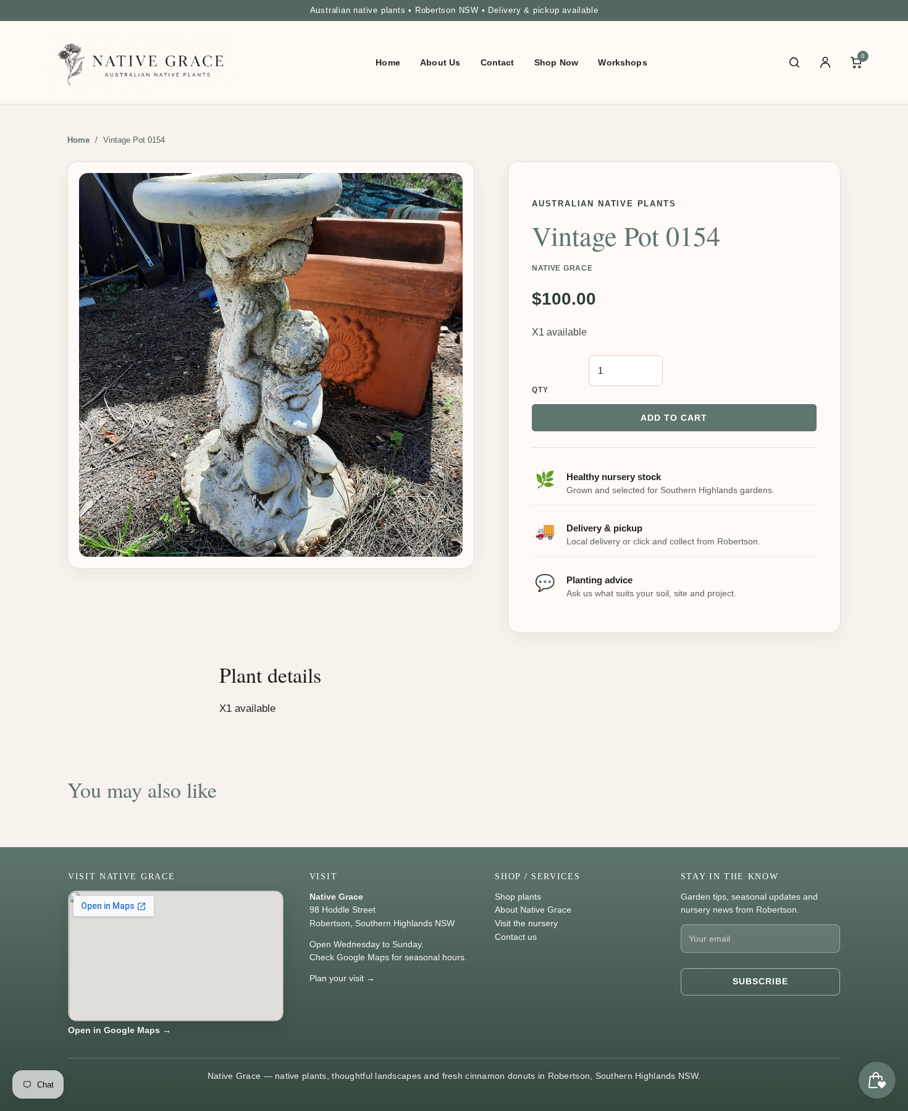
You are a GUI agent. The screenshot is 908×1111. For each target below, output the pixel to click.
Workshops (622, 62)
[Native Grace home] (140, 63)
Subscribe (760, 981)
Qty (540, 390)
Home (388, 62)
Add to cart (674, 418)
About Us (440, 62)
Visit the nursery (526, 923)
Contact (498, 62)
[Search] (794, 62)
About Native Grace (533, 910)
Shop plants (518, 897)
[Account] (825, 62)
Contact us (516, 937)
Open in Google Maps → (119, 1030)
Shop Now (556, 62)
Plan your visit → (342, 978)
